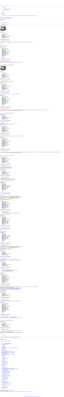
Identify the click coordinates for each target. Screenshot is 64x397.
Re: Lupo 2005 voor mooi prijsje (5, 58)
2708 (5, 263)
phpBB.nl (8, 390)
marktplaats (20, 391)
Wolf (0, 47)
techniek (15, 391)
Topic (18, 197)
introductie (23, 391)
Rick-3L (1, 216)
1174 (5, 49)
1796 (5, 85)
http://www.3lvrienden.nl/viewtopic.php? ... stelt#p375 (15, 62)
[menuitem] (6, 9)
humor (27, 391)
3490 (5, 184)
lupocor (1, 83)
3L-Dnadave (1, 182)
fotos (25, 391)
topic (16, 198)
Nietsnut (1, 274)
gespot (29, 391)
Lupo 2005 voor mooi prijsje (5, 17)
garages (32, 391)
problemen (12, 391)
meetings (18, 391)
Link (0, 44)
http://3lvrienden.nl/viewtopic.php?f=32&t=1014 (13, 289)
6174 (5, 276)
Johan (1, 261)
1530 (5, 34)
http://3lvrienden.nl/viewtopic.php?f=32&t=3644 (15, 288)
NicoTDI (4, 19)
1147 (5, 218)
